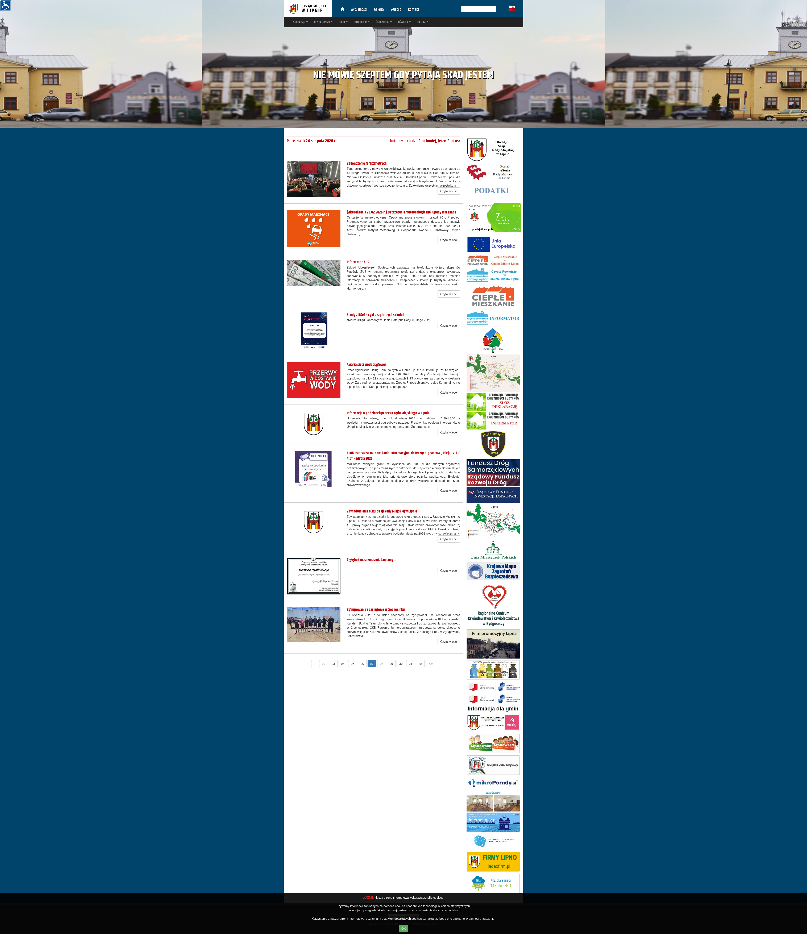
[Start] (342, 10)
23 (333, 663)
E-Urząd (396, 10)
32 (420, 663)
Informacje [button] (360, 22)
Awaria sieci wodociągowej (366, 365)
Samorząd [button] (299, 22)
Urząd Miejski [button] (322, 22)
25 (352, 663)
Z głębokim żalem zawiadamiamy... (371, 560)
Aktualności (359, 10)
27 (372, 663)
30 (401, 663)
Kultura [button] (421, 22)
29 (391, 663)
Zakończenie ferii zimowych (366, 164)
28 (381, 663)
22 (323, 663)
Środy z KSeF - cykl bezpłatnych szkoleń (375, 315)
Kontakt (413, 10)
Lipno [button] (342, 22)
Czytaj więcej (449, 191)
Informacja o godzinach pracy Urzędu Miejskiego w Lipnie (388, 413)
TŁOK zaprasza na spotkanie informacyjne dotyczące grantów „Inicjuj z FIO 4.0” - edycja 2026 (403, 456)
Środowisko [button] (383, 22)
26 (362, 663)
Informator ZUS (358, 262)
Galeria (379, 10)
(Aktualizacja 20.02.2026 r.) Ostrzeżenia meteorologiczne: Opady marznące (401, 212)
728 (430, 663)
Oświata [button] (403, 22)
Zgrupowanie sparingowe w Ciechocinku (376, 610)
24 (343, 663)
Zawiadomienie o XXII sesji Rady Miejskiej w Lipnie (382, 511)
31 (410, 663)
